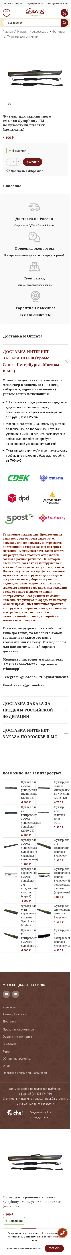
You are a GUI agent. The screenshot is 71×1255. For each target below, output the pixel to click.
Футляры (58, 32)
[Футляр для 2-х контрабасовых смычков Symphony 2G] (11, 936)
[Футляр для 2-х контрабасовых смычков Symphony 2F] (44, 936)
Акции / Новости (14, 1014)
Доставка (9, 1021)
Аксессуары (40, 32)
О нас (6, 1066)
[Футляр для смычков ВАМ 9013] (44, 813)
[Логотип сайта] (35, 12)
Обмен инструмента (17, 1059)
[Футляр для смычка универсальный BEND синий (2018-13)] (44, 788)
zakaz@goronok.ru (57, 4)
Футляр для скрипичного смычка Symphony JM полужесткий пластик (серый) (29, 883)
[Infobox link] (35, 1115)
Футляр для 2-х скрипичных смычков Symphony (61, 848)
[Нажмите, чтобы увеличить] (9, 104)
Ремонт (8, 1051)
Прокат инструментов (18, 1029)
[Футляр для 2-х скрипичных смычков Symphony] (44, 845)
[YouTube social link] (6, 994)
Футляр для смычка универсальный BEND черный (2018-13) (31, 790)
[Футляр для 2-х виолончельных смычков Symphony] (44, 911)
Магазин (22, 32)
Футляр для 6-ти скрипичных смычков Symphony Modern (29, 915)
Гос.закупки (10, 1044)
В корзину (32, 161)
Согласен (54, 1248)
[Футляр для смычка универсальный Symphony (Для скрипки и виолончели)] (11, 845)
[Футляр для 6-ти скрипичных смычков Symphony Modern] (11, 911)
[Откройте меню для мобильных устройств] (6, 12)
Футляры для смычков (22, 36)
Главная (8, 32)
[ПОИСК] (64, 23)
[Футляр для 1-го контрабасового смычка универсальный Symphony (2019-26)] (11, 813)
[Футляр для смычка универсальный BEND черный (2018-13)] (11, 788)
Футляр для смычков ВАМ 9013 (59, 815)
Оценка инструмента (17, 1037)
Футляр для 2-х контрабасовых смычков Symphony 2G (31, 938)
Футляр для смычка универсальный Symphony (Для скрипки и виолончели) (31, 850)
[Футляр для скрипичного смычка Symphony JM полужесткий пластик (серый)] (11, 875)
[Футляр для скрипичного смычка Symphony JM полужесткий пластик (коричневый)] (44, 875)
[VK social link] (15, 994)
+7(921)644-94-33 (35, 4)
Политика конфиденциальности (25, 1073)
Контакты (9, 1007)
